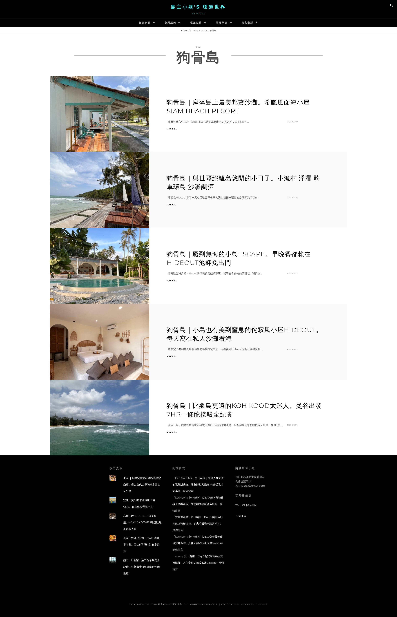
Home (184, 30)
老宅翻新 (247, 22)
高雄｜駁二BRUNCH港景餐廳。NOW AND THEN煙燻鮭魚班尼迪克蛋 (142, 522)
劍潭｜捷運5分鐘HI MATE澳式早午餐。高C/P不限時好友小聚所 (141, 545)
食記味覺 (145, 22)
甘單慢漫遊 (181, 517)
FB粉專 (241, 516)
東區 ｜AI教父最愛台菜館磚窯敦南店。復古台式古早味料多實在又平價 (142, 485)
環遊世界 (196, 22)
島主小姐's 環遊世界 (198, 7)
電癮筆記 (222, 22)
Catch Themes (256, 604)
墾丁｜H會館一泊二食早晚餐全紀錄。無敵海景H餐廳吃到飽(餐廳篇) (142, 567)
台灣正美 (170, 22)
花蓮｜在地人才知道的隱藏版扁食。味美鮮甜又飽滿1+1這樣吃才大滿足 (198, 485)
